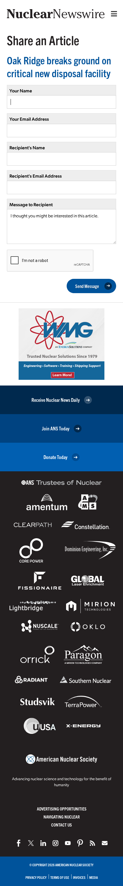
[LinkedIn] (43, 843)
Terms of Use (59, 877)
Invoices (79, 877)
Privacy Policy (36, 877)
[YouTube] (68, 843)
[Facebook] (18, 843)
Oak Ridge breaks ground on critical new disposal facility (59, 66)
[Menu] (112, 13)
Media (93, 877)
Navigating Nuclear (61, 816)
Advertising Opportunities (61, 808)
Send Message (87, 286)
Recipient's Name (27, 147)
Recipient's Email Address (35, 176)
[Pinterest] (80, 843)
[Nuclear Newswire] (92, 843)
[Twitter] (31, 843)
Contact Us (61, 824)
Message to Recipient (31, 204)
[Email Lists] (105, 843)
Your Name (20, 91)
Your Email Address (29, 119)
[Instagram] (55, 843)
